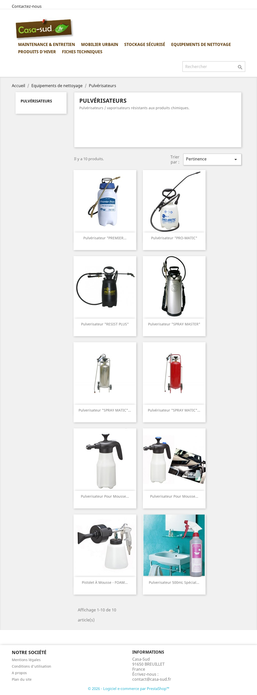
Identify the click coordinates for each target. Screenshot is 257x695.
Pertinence (212, 159)
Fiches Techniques (82, 51)
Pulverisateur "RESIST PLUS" (105, 324)
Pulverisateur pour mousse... (105, 496)
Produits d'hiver (37, 51)
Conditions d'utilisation (31, 666)
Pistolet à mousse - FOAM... (105, 582)
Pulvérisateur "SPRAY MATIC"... (174, 410)
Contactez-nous (27, 6)
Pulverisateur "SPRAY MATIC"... (105, 410)
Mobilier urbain (99, 44)
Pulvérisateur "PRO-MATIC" (174, 238)
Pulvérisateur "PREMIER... (104, 238)
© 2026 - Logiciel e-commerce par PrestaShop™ (128, 688)
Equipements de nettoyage (201, 44)
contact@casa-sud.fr (151, 679)
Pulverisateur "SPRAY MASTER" (174, 324)
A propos (19, 672)
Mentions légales (26, 659)
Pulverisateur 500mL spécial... (174, 582)
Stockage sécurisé (144, 44)
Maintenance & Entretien (46, 44)
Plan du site (22, 679)
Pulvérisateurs (36, 100)
